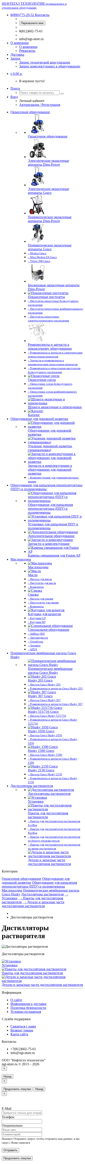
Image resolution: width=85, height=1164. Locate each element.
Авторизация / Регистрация (39, 105)
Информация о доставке (28, 1004)
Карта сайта (19, 1034)
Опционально (12, 1125)
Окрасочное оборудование (30, 112)
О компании (19, 43)
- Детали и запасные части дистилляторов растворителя (33, 904)
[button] (16, 73)
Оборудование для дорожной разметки (39, 419)
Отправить (10, 1150)
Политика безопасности (28, 1008)
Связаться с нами (23, 1026)
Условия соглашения (25, 1011)
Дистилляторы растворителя (31, 786)
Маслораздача (20, 559)
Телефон (8, 1117)
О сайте (16, 1000)
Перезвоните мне (32, 23)
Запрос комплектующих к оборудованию (49, 66)
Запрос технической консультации (44, 62)
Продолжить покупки (17, 1089)
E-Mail (6, 1108)
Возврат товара (21, 1030)
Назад (7, 1076)
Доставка (17, 54)
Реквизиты (27, 50)
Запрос (15, 58)
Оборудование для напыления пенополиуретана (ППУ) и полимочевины (46, 487)
